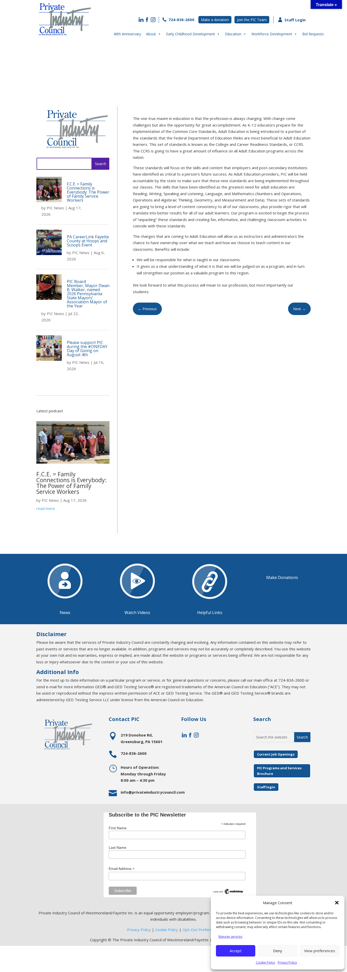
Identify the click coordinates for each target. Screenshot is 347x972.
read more (45, 508)
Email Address (122, 868)
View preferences (319, 950)
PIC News (55, 207)
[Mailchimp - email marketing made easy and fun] (228, 893)
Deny (277, 950)
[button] (336, 902)
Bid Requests (313, 34)
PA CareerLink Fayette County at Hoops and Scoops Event (88, 241)
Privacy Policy (287, 962)
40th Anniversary (127, 34)
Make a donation (215, 19)
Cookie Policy (265, 962)
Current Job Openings (275, 754)
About (151, 34)
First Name (118, 828)
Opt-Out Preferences (201, 929)
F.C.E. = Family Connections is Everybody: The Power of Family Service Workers (88, 192)
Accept (236, 950)
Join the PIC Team (252, 19)
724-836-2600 (180, 19)
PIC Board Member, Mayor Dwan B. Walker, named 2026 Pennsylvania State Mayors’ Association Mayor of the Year (88, 294)
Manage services (230, 936)
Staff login (266, 787)
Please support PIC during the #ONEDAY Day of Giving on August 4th (87, 348)
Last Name (117, 847)
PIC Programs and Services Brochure (279, 771)
